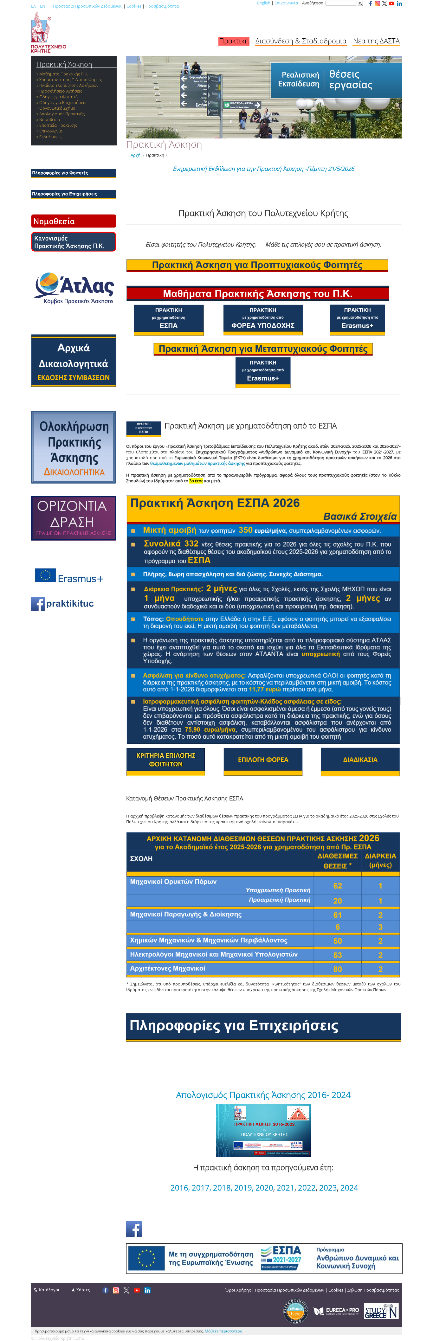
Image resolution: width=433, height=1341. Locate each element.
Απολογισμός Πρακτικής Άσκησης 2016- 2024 (263, 1094)
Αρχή (135, 155)
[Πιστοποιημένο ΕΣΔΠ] (295, 1310)
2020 (264, 1187)
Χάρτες (83, 1290)
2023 (328, 1187)
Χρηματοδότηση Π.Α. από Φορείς (70, 79)
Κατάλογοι (49, 1290)
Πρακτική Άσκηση (64, 64)
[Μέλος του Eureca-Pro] (336, 1310)
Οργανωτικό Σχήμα (57, 108)
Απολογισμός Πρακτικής (62, 114)
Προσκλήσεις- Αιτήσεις (60, 91)
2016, (180, 1187)
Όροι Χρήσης (238, 1290)
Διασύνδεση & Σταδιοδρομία (300, 40)
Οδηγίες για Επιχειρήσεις (62, 102)
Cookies (133, 6)
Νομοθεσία (49, 119)
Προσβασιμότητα (162, 6)
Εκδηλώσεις (50, 136)
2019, (244, 1187)
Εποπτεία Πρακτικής (58, 125)
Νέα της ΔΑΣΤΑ (376, 40)
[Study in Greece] (381, 1310)
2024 (349, 1187)
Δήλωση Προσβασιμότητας (373, 1290)
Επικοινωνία (286, 3)
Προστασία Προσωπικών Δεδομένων (87, 6)
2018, (222, 1187)
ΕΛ (33, 6)
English (263, 3)
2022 (307, 1187)
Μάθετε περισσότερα (223, 1331)
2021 (285, 1187)
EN (42, 6)
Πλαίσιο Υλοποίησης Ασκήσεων (69, 85)
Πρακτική (234, 40)
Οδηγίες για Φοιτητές (59, 96)
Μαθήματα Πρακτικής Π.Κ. (63, 74)
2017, (201, 1187)
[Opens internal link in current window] (73, 194)
